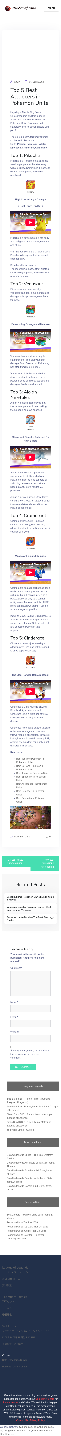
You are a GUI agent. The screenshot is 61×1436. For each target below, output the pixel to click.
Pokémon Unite (22, 836)
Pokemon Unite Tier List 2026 (22, 1222)
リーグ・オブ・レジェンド (16, 1272)
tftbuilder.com (7, 1434)
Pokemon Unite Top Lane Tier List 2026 (27, 1226)
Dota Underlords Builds (14, 1360)
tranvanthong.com (43, 1427)
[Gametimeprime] (21, 8)
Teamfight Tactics (14, 1297)
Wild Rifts (9, 1326)
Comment (16, 968)
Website (14, 1032)
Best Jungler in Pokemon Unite (32, 773)
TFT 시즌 (7, 1308)
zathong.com (26, 1427)
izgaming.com (7, 1430)
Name (14, 1002)
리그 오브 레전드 (11, 1279)
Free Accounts (10, 1402)
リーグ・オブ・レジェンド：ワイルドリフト (26, 1330)
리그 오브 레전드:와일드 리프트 (18, 1337)
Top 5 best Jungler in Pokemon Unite (15, 861)
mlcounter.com (23, 1430)
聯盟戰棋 (7, 1314)
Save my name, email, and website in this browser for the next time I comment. (29, 1054)
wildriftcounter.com (42, 1430)
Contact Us (22, 1420)
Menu (51, 7)
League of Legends (15, 1267)
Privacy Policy (37, 1420)
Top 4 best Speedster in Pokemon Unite (47, 863)
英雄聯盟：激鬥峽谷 (13, 1344)
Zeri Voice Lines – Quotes (20, 1130)
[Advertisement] (30, 57)
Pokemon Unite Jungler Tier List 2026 (26, 1231)
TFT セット (8, 1301)
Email (14, 1017)
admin (17, 82)
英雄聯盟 (7, 1285)
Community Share (44, 1399)
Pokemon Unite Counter (15, 1366)
